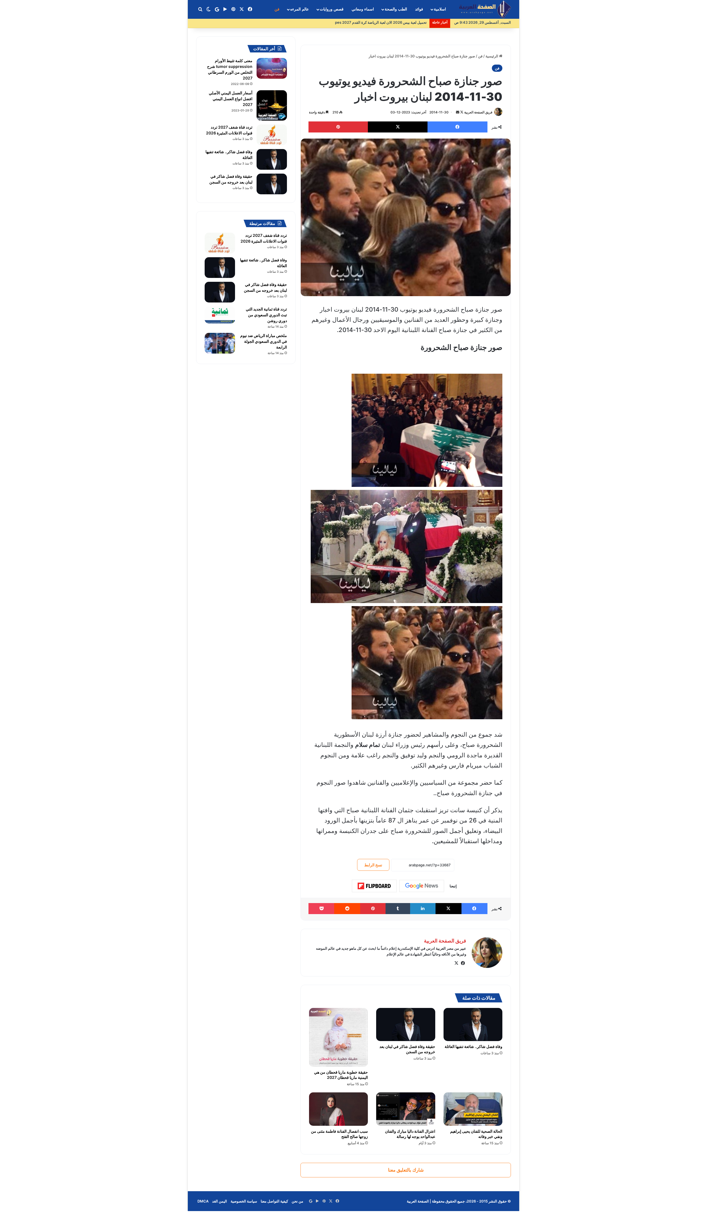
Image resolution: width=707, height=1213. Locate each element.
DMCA (203, 1201)
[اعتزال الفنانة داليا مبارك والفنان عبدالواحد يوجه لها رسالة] (405, 1109)
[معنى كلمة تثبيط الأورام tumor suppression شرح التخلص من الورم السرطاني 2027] (272, 68)
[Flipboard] (374, 886)
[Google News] (421, 886)
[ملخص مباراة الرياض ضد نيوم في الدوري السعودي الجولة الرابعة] (220, 343)
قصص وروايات (332, 9)
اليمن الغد (219, 1201)
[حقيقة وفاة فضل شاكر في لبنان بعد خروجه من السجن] (405, 1024)
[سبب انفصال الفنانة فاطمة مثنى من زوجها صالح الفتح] (338, 1109)
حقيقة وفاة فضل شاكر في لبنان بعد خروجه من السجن (407, 1049)
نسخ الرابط (373, 864)
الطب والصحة (396, 9)
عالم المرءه (299, 9)
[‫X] (456, 963)
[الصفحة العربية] (485, 9)
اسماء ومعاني (363, 9)
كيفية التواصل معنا (274, 1201)
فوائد (419, 9)
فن (277, 9)
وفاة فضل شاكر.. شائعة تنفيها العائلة (473, 1046)
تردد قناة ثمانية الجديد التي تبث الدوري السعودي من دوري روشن (266, 315)
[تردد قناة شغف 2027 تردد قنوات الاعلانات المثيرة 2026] (272, 134)
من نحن (297, 1201)
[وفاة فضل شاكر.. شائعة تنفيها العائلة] (473, 1024)
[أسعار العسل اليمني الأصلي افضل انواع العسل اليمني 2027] (272, 105)
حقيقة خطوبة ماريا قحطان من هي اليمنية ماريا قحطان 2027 (341, 1075)
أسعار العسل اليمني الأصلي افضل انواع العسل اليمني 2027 (230, 99)
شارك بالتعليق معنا (406, 1170)
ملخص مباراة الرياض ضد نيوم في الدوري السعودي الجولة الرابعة (263, 341)
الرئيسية (492, 56)
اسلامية (440, 9)
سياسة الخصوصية (244, 1201)
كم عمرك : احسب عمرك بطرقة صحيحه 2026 (392, 22)
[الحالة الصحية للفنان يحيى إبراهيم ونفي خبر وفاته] (473, 1109)
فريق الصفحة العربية (478, 112)
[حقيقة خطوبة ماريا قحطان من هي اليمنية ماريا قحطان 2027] (338, 1037)
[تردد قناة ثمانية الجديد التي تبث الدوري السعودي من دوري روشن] (220, 314)
